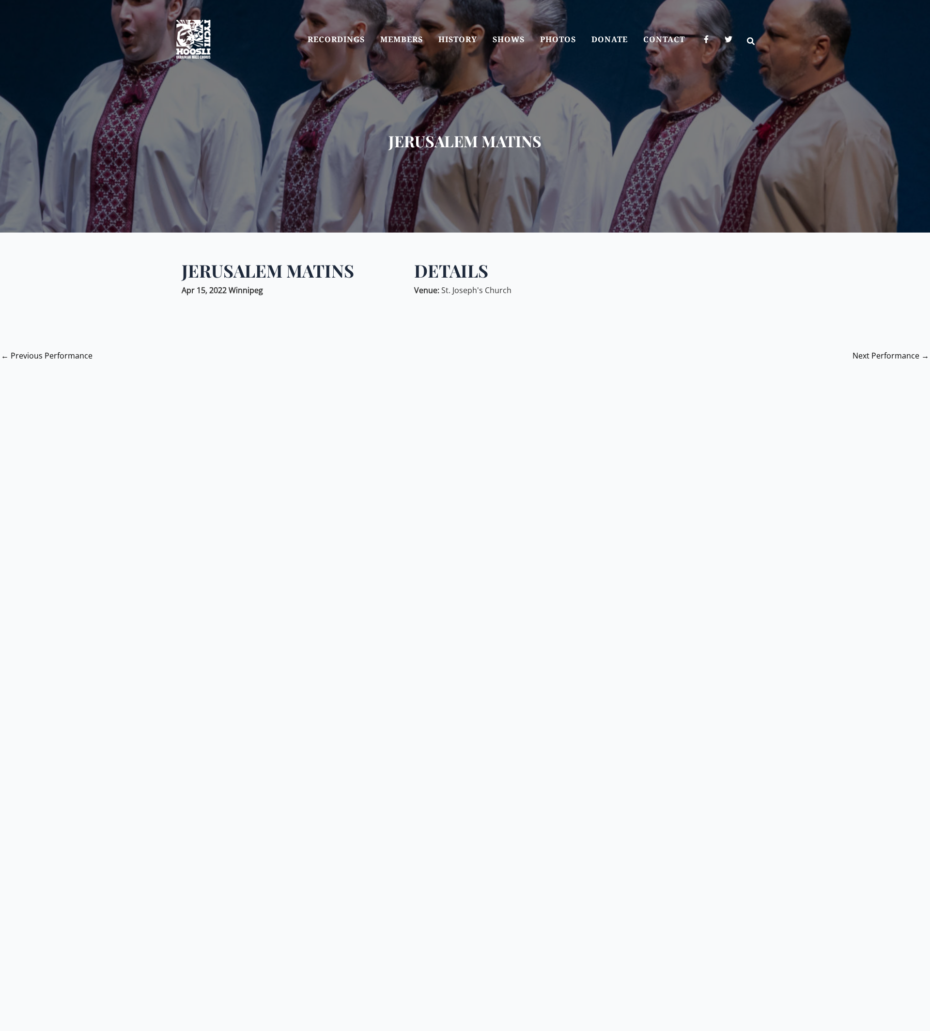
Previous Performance (47, 355)
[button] (751, 42)
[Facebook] (706, 39)
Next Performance (890, 355)
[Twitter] (728, 39)
